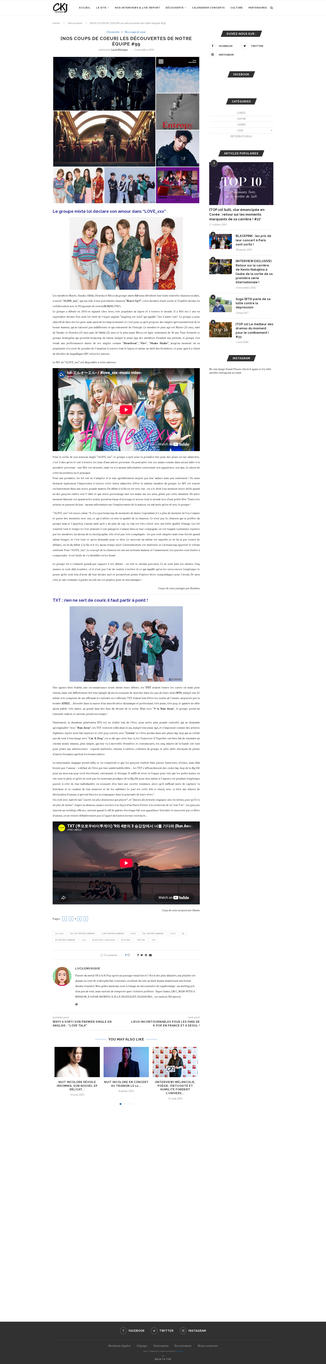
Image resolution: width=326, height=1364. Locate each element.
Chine (241, 124)
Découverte (175, 7)
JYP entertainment (65, 940)
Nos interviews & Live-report (137, 7)
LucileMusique (119, 49)
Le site (101, 7)
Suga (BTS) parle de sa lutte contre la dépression (253, 303)
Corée (241, 113)
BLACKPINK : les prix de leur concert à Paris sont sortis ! (253, 240)
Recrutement (183, 1346)
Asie (240, 130)
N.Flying (125, 940)
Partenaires (257, 7)
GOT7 (173, 933)
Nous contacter (208, 1346)
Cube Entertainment (112, 933)
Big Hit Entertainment (82, 933)
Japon (241, 118)
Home (56, 23)
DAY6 (133, 933)
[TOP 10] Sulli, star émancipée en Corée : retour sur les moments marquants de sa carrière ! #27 (236, 214)
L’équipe (142, 1346)
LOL (84, 940)
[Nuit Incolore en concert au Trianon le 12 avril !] (126, 1062)
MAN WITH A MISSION (103, 940)
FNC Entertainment (153, 933)
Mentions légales (119, 1346)
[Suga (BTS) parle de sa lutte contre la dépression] (220, 304)
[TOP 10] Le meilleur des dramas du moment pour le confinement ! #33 (254, 330)
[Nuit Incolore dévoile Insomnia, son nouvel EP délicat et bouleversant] (77, 1062)
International (241, 136)
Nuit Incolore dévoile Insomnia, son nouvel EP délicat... (77, 1086)
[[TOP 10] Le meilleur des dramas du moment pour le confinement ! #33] (220, 329)
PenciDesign (179, 1351)
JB (183, 933)
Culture (236, 7)
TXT (154, 940)
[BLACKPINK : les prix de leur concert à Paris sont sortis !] (220, 241)
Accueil (85, 7)
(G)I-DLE (59, 933)
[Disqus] (126, 1159)
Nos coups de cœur (135, 32)
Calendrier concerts (208, 7)
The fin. (141, 940)
